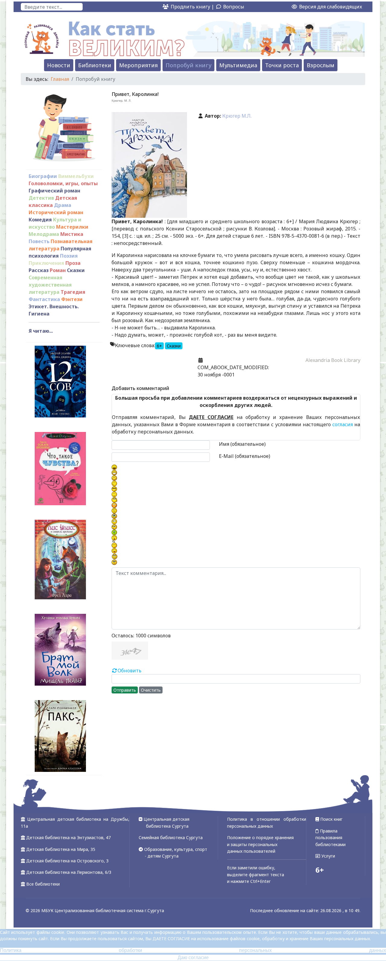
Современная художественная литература (50, 284)
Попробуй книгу (188, 65)
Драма (62, 205)
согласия (342, 424)
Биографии (43, 176)
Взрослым (320, 65)
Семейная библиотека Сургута (171, 837)
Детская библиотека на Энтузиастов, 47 (68, 837)
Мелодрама (44, 234)
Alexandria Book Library (332, 360)
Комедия (40, 219)
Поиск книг (331, 819)
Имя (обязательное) (242, 444)
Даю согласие (193, 957)
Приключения (46, 263)
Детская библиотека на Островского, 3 (67, 861)
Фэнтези (72, 299)
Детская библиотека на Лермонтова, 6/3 (68, 872)
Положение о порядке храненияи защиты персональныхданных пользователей (260, 844)
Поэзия (69, 255)
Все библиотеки (43, 884)
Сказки (76, 270)
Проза (73, 263)
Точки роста (282, 65)
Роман (58, 270)
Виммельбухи (76, 176)
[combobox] (52, 7)
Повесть (39, 241)
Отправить (124, 690)
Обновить (129, 670)
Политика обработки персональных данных (193, 950)
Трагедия (73, 292)
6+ (159, 346)
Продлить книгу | (193, 6)
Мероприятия (138, 65)
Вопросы (233, 6)
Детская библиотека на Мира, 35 (60, 849)
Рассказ (39, 270)
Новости (58, 65)
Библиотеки (94, 65)
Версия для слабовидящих (330, 6)
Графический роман (54, 190)
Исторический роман (56, 212)
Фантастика (44, 299)
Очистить (151, 690)
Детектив (41, 198)
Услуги (327, 856)
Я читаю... (41, 331)
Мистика (71, 234)
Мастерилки (72, 227)
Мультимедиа (238, 65)
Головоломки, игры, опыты (63, 183)
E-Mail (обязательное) (244, 456)
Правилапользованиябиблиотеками (330, 837)
